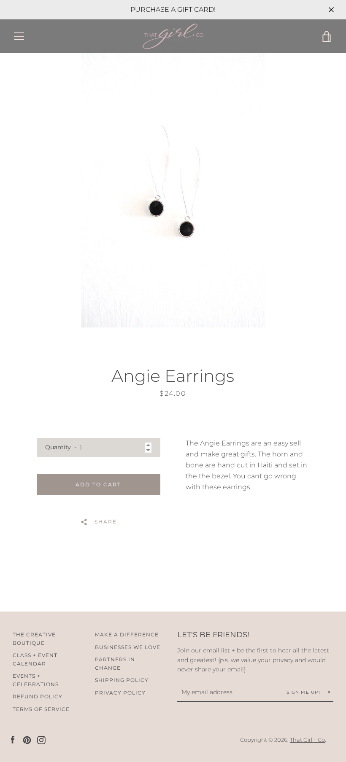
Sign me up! (304, 692)
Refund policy (37, 696)
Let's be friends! (213, 634)
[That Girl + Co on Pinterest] (27, 739)
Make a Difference (127, 634)
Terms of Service (41, 709)
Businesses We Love (127, 647)
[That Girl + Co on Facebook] (12, 739)
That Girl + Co (307, 740)
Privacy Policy (120, 693)
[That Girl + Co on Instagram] (41, 739)
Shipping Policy (122, 680)
